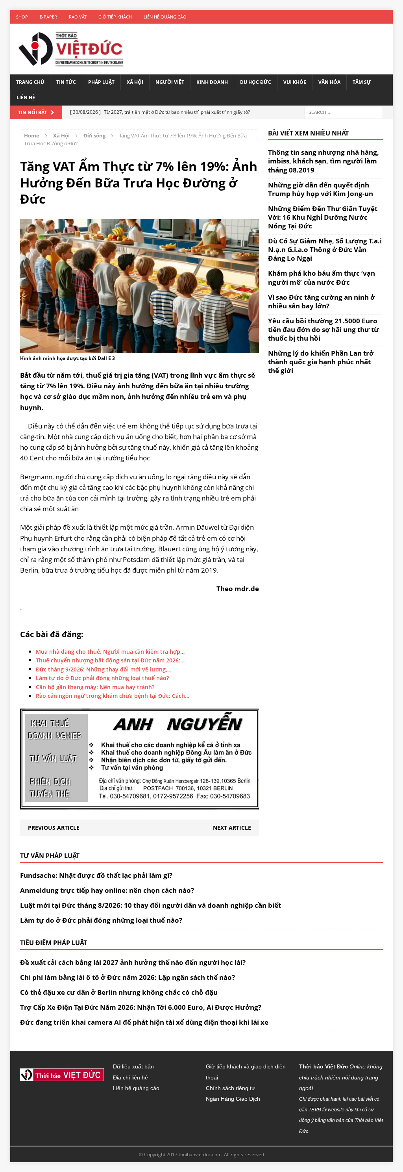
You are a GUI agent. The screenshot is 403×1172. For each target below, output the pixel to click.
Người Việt (169, 82)
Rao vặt (78, 17)
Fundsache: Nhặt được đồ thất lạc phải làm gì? (96, 875)
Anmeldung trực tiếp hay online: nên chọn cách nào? (107, 890)
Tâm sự (362, 82)
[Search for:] (343, 111)
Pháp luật (101, 82)
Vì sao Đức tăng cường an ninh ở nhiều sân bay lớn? (321, 301)
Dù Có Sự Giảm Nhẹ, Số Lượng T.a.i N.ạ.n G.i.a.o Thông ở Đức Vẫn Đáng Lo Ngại (325, 249)
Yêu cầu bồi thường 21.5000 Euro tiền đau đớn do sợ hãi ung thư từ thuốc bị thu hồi (323, 329)
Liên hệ (26, 97)
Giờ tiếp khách (115, 17)
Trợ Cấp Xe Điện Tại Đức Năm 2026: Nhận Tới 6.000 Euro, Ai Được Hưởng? (140, 1007)
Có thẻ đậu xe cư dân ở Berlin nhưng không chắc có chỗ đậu (119, 992)
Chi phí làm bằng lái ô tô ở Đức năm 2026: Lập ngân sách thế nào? (127, 977)
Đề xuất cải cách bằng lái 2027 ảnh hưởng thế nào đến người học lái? (133, 962)
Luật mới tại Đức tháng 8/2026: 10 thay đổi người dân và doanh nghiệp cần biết (150, 905)
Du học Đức (255, 82)
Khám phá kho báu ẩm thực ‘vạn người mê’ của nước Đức (321, 277)
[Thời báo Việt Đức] (70, 49)
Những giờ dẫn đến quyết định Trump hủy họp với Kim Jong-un (320, 189)
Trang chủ (30, 82)
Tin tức (66, 82)
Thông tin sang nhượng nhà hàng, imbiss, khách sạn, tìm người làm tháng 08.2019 (323, 161)
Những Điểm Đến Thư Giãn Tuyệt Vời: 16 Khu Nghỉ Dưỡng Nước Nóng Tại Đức (322, 217)
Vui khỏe (294, 82)
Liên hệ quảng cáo (165, 17)
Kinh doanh (212, 82)
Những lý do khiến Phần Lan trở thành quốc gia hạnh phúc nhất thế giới (321, 362)
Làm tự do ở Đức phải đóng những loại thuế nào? (101, 920)
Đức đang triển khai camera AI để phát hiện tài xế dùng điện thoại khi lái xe (144, 1022)
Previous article (53, 827)
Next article (232, 827)
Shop (22, 17)
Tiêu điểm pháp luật (53, 942)
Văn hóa (329, 82)
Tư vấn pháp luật (49, 855)
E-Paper (48, 17)
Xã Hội (135, 82)
